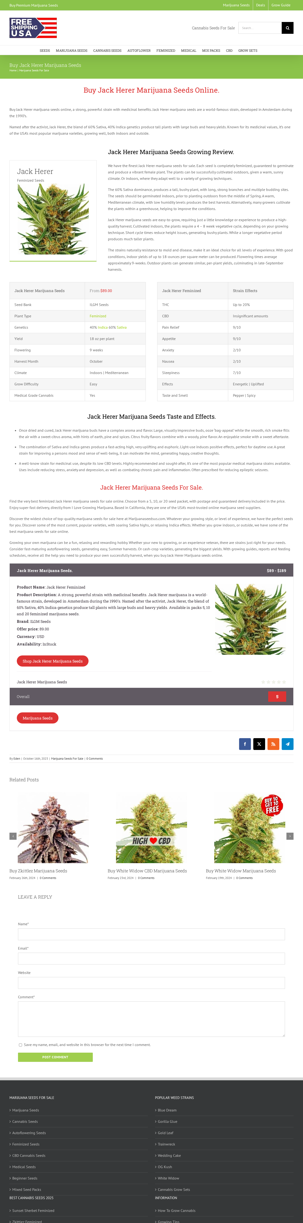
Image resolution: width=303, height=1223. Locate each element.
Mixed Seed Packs (26, 1189)
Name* (23, 924)
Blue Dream (167, 1110)
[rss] (273, 744)
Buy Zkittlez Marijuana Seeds (38, 871)
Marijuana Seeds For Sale (67, 759)
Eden (16, 759)
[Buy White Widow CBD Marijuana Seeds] (151, 794)
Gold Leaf (165, 1132)
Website (24, 972)
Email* (23, 948)
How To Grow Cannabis (177, 1210)
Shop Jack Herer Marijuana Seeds (53, 661)
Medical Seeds (24, 1166)
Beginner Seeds (24, 1178)
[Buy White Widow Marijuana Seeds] (249, 794)
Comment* (26, 997)
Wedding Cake (169, 1155)
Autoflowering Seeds (29, 1132)
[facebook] (245, 744)
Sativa (122, 327)
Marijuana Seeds (38, 717)
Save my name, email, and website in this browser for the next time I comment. (87, 1044)
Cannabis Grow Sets (174, 1189)
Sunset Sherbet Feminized (33, 1210)
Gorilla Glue (167, 1121)
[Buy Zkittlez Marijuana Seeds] (53, 794)
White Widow (168, 1178)
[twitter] (259, 744)
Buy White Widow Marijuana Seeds (241, 871)
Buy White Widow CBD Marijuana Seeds (147, 871)
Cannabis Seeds (25, 1121)
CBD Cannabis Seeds (28, 1155)
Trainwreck (166, 1144)
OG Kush (165, 1166)
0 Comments (94, 759)
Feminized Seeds (26, 1144)
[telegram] (288, 744)
